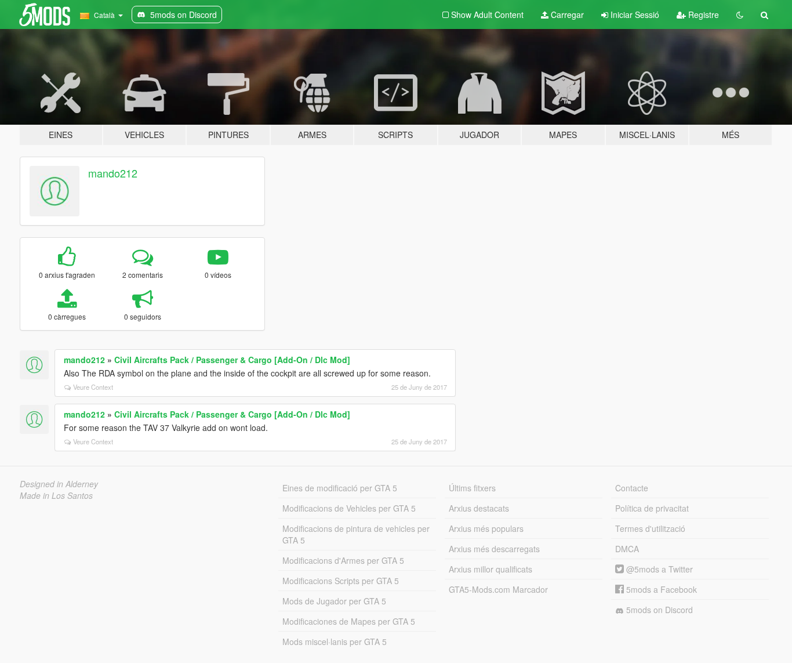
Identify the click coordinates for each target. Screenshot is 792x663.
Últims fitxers (472, 488)
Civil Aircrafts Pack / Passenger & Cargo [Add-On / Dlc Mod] (232, 359)
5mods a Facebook (660, 589)
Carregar (566, 14)
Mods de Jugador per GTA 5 (334, 601)
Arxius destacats (479, 508)
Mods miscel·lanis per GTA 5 (334, 641)
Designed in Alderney (59, 484)
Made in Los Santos (56, 495)
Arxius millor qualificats (490, 569)
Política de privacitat (652, 508)
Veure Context (93, 387)
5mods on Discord (658, 609)
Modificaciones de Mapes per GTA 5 (348, 621)
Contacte (631, 488)
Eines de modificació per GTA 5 (339, 488)
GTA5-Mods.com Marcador (498, 589)
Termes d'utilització (650, 528)
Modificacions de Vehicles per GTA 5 (349, 508)
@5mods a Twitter (658, 569)
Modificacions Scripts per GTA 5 (340, 580)
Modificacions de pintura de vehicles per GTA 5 (356, 534)
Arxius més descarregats (494, 549)
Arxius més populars (486, 528)
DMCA (627, 549)
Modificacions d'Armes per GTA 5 (343, 560)
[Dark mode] (740, 14)
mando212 (112, 172)
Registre (702, 14)
